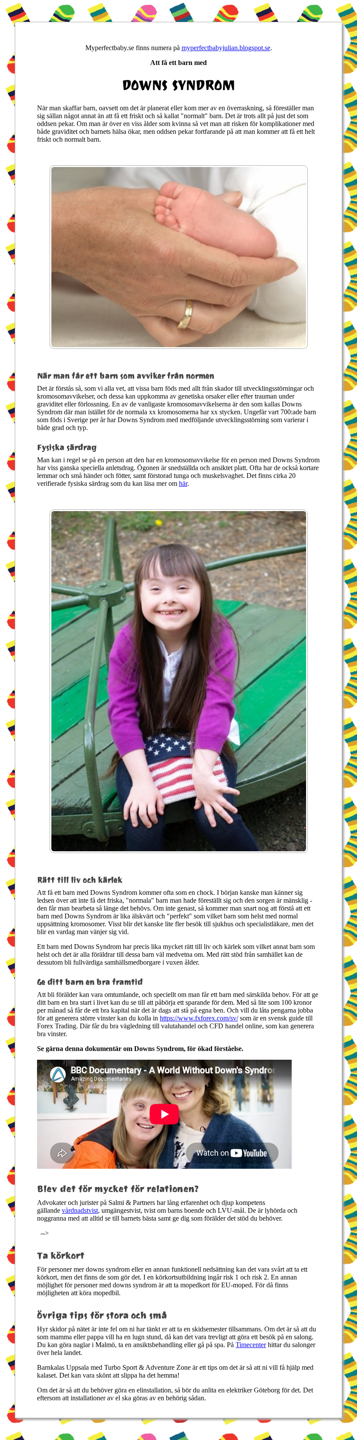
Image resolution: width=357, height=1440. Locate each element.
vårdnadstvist (80, 1210)
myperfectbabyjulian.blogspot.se (226, 47)
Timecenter (251, 1344)
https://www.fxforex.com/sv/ (199, 1018)
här (183, 483)
